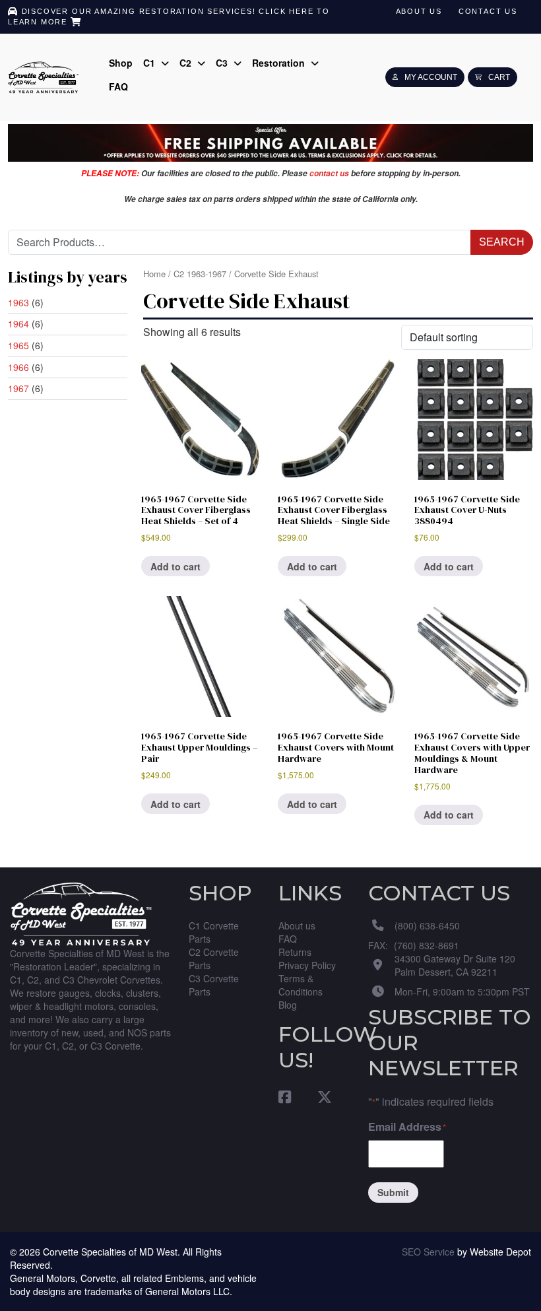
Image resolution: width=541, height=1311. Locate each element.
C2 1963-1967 (200, 274)
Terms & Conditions (300, 985)
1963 (18, 302)
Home (154, 274)
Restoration (279, 62)
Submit (393, 1192)
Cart (499, 77)
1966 (18, 367)
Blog (287, 1004)
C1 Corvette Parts (214, 932)
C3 (223, 62)
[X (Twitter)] (318, 1096)
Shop (121, 62)
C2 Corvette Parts (214, 958)
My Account (430, 77)
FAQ (118, 86)
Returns (294, 951)
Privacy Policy (307, 965)
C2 (186, 62)
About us (419, 11)
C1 (150, 62)
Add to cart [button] (175, 566)
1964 (18, 323)
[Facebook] (291, 1096)
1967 (18, 388)
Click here (286, 11)
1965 (18, 345)
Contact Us (488, 11)
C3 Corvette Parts (214, 985)
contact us (329, 173)
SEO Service (428, 1251)
